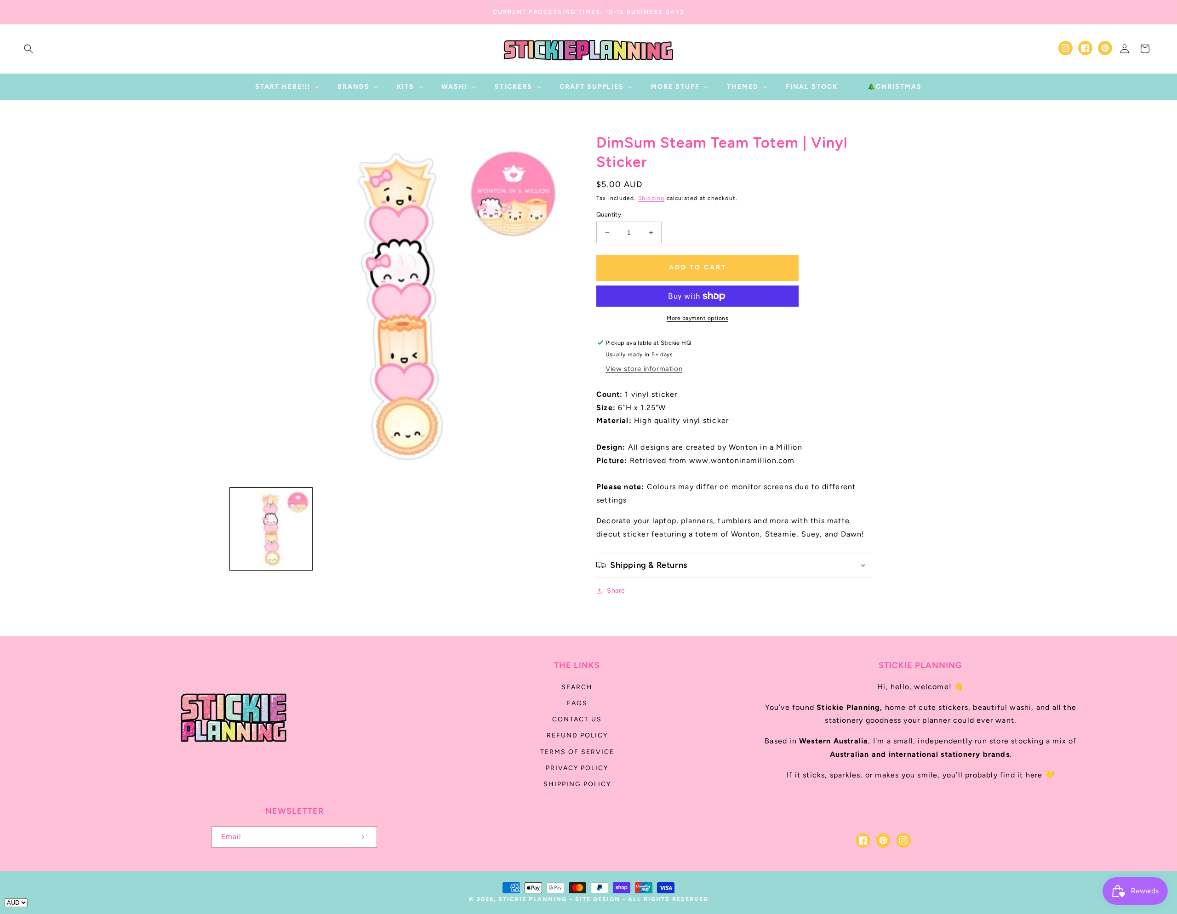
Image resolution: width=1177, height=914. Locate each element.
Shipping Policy (577, 784)
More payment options (697, 318)
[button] (28, 49)
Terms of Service (577, 752)
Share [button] (616, 590)
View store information (644, 369)
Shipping (651, 198)
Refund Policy (577, 735)
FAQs (577, 703)
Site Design (597, 899)
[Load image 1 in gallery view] (271, 529)
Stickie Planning (532, 899)
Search (577, 687)
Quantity (608, 214)
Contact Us (577, 719)
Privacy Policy (577, 768)
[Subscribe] (360, 837)
